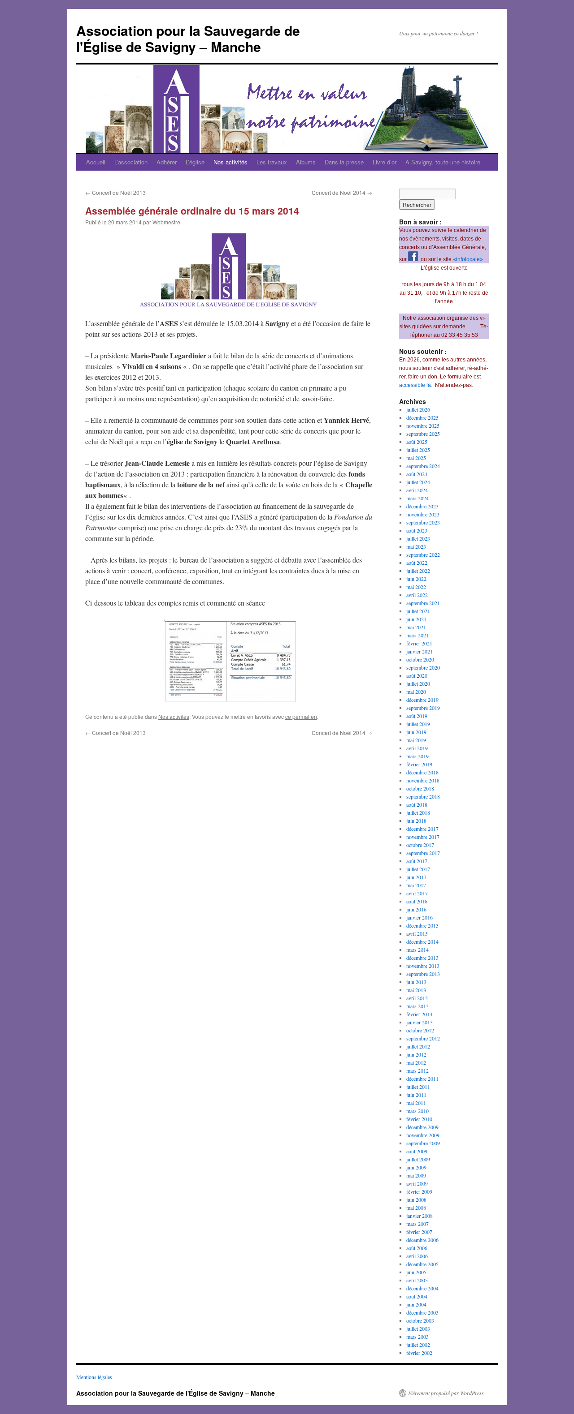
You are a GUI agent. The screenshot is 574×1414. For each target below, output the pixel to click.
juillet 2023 (418, 538)
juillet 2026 (418, 409)
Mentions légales (94, 1376)
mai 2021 (416, 627)
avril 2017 (417, 893)
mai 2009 (416, 1175)
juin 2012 (416, 1054)
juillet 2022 (418, 570)
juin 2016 (416, 909)
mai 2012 (416, 1062)
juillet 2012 (418, 1046)
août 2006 (416, 1247)
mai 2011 (416, 1102)
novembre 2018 (422, 780)
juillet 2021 (418, 611)
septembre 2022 (423, 554)
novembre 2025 (422, 425)
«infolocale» (468, 259)
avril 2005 (417, 1280)
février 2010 (419, 1118)
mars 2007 (417, 1223)
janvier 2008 (419, 1215)
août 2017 (416, 860)
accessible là (415, 385)
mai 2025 (416, 457)
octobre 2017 (420, 844)
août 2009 (416, 1151)
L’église (195, 162)
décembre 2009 (422, 1126)
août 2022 (416, 562)
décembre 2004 (422, 1288)
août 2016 (416, 901)
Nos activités (230, 162)
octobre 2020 (420, 659)
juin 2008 (416, 1199)
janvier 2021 (419, 651)
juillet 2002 (418, 1344)
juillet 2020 (418, 683)
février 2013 (419, 1014)
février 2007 (419, 1231)
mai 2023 (416, 546)
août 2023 (416, 530)
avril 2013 (417, 997)
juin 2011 (416, 1094)
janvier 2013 (419, 1022)
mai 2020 (416, 691)
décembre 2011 (422, 1078)
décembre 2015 (422, 925)
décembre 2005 (422, 1264)
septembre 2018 (423, 796)
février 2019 (419, 764)
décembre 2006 (422, 1239)
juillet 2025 (418, 449)
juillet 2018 (418, 812)
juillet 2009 (418, 1159)
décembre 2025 (422, 417)
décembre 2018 (422, 772)
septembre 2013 (423, 973)
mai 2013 (416, 989)
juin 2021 (416, 619)
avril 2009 (417, 1183)
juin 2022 (416, 578)
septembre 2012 (423, 1038)
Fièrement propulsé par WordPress (446, 1393)
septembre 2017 (423, 852)
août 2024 (416, 473)
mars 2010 (417, 1110)
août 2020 (416, 675)
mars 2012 (417, 1070)
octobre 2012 (420, 1030)
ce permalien (301, 716)
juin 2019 (416, 731)
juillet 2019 (418, 723)
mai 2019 (416, 740)
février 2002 (419, 1352)
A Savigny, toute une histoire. (443, 162)
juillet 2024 (418, 482)
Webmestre (166, 222)
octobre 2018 (420, 788)
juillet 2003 (418, 1328)
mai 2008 (416, 1207)
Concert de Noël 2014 (342, 192)
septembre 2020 (423, 667)
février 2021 (419, 643)
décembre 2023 (422, 506)
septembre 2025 (423, 433)
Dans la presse (344, 162)
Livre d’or (384, 162)
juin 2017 (416, 877)
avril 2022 (417, 594)
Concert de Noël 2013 (115, 192)
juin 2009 (416, 1167)
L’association (131, 162)
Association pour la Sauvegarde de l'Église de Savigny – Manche (188, 38)
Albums (306, 162)
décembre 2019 (422, 699)
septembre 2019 (423, 707)
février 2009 (419, 1191)
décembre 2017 (422, 828)
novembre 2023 (422, 514)
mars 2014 (417, 949)
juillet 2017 (418, 868)
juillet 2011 (418, 1086)
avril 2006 (417, 1255)
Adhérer (167, 162)
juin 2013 (416, 981)
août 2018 (416, 804)
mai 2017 (416, 885)
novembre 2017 (422, 836)
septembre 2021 (423, 602)
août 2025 (416, 441)
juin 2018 (416, 820)
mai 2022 (416, 586)
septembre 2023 (423, 522)
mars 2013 (417, 1006)
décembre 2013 (422, 957)
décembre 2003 (422, 1312)
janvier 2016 (419, 917)
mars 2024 (417, 498)
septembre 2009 (423, 1143)
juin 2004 (416, 1304)
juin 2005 (416, 1272)
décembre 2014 (422, 941)
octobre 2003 (420, 1320)
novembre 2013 (422, 965)
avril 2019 (417, 748)
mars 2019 (417, 756)
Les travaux (272, 162)
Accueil (95, 162)
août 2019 (416, 715)
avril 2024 (417, 490)
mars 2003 (417, 1336)
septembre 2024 (423, 465)
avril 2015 (417, 933)
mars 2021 (417, 635)
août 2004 (416, 1296)
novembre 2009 (422, 1135)
